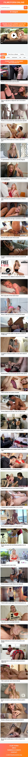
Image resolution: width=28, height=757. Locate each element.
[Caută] (26, 7)
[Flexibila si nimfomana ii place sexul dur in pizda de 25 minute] (14, 247)
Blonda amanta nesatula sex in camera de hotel (12, 526)
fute (20, 57)
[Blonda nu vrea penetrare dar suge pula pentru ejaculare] (14, 111)
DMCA (14, 748)
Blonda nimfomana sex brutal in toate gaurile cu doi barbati (13, 641)
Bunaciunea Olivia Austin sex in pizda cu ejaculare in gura (13, 140)
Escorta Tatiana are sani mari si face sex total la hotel (13, 411)
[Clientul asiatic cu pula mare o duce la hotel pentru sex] (14, 594)
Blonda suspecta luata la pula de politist (10, 81)
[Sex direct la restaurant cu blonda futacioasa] (14, 460)
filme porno (14, 745)
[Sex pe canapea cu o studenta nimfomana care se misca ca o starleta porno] (14, 169)
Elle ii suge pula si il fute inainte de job (10, 295)
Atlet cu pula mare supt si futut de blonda (10, 680)
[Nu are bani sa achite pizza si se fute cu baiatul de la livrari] (14, 730)
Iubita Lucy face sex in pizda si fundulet (10, 392)
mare (24, 57)
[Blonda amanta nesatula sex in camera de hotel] (14, 517)
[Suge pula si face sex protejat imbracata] (14, 613)
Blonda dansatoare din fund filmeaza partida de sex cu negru (13, 545)
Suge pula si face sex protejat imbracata (10, 622)
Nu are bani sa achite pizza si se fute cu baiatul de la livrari (13, 739)
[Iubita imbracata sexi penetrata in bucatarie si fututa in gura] (14, 190)
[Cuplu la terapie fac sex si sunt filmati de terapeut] (14, 479)
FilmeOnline (14, 2)
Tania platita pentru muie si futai (8, 565)
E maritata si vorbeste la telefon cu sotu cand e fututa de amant (14, 354)
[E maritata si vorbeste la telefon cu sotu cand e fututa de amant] (14, 344)
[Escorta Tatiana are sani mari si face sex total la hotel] (14, 402)
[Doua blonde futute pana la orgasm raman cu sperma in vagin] (14, 440)
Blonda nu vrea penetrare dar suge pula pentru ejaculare (14, 120)
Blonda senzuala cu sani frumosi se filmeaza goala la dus (13, 700)
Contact (14, 752)
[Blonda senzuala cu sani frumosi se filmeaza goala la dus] (14, 691)
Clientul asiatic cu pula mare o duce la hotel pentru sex (13, 602)
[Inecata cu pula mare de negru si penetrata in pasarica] (14, 210)
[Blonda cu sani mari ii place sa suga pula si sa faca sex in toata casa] (14, 324)
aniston (8, 57)
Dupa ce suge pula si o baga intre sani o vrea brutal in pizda (13, 101)
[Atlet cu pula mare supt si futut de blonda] (14, 672)
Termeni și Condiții (14, 750)
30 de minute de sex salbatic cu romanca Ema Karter (13, 276)
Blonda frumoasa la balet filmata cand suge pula (12, 584)
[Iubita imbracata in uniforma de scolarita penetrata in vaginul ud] (14, 652)
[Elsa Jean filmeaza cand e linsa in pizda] (14, 228)
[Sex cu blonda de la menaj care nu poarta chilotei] (14, 421)
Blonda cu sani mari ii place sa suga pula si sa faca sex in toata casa (13, 334)
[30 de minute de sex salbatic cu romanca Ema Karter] (14, 267)
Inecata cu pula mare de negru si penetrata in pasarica (13, 218)
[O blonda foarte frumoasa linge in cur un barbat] (14, 498)
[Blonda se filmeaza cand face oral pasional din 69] (14, 711)
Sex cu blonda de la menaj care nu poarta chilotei (12, 430)
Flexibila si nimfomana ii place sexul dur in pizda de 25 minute (13, 257)
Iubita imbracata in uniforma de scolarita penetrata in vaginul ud (13, 661)
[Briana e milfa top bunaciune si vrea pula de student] (14, 305)
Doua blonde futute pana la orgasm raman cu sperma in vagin (13, 450)
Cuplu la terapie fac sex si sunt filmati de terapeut (12, 488)
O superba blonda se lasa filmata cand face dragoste (13, 159)
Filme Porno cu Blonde (13, 54)
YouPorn (22, 54)
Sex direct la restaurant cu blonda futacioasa (11, 469)
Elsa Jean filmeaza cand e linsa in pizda (10, 237)
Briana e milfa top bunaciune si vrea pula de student (13, 314)
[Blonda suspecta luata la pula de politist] (14, 72)
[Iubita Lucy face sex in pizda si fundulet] (14, 383)
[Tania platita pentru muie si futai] (14, 556)
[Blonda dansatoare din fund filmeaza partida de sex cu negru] (14, 536)
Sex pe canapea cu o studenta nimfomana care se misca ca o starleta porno (14, 179)
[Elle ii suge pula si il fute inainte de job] (14, 286)
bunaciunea (14, 57)
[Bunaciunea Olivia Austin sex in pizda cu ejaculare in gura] (14, 130)
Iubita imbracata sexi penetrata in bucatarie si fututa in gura (13, 199)
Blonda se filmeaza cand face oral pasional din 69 (12, 720)
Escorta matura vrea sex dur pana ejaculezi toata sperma (14, 373)
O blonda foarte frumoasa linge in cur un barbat (12, 507)
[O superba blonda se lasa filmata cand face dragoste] (14, 150)
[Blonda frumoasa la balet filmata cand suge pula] (14, 575)
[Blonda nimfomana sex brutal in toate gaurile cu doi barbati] (14, 632)
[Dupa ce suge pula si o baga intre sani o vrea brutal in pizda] (14, 91)
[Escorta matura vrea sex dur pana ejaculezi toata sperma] (14, 364)
